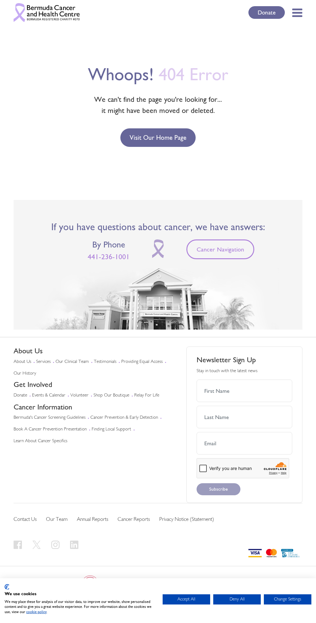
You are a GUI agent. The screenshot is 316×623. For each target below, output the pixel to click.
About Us (22, 361)
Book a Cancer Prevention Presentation (50, 429)
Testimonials (105, 361)
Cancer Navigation (220, 249)
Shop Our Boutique (111, 395)
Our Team (57, 519)
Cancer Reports (134, 519)
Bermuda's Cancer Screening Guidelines (49, 417)
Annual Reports (92, 519)
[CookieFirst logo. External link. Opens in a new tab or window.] (7, 587)
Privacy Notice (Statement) (186, 519)
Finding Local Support (111, 429)
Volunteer (79, 395)
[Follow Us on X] (37, 544)
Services (43, 361)
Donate (267, 12)
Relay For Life (146, 395)
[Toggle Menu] (295, 13)
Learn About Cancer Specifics (40, 441)
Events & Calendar (48, 395)
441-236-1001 (109, 256)
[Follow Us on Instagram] (56, 544)
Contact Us (25, 519)
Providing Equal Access (142, 361)
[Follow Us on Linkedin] (74, 544)
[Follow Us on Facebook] (19, 544)
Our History (25, 373)
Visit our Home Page (158, 137)
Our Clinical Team (72, 361)
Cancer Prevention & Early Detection (124, 417)
